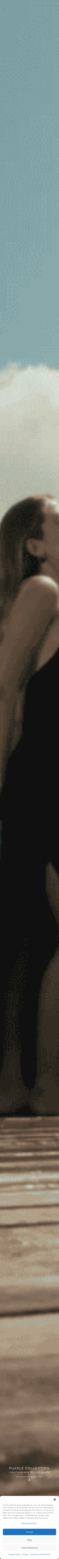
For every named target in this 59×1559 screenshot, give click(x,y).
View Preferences (29, 1548)
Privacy (25, 1554)
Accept (29, 1532)
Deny (29, 1540)
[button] (54, 1499)
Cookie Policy (14, 1554)
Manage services (29, 1523)
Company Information (41, 1554)
